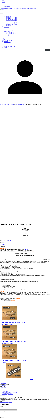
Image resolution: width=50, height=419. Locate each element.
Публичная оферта (7, 6)
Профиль (10, 402)
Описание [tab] (3, 244)
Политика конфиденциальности (9, 4)
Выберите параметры (9, 324)
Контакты (3, 2)
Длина (1, 240)
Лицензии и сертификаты (6, 390)
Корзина (7, 402)
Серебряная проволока (10, 104)
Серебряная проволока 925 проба (20, 104)
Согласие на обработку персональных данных (9, 392)
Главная (1, 104)
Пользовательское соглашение (9, 5)
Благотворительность (5, 389)
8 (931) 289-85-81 (31, 8)
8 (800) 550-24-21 (7, 8)
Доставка (3, 1)
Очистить (9, 240)
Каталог (1, 13)
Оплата (3, 0)
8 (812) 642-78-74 (20, 8)
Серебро (4, 104)
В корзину (1, 242)
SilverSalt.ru (32, 251)
